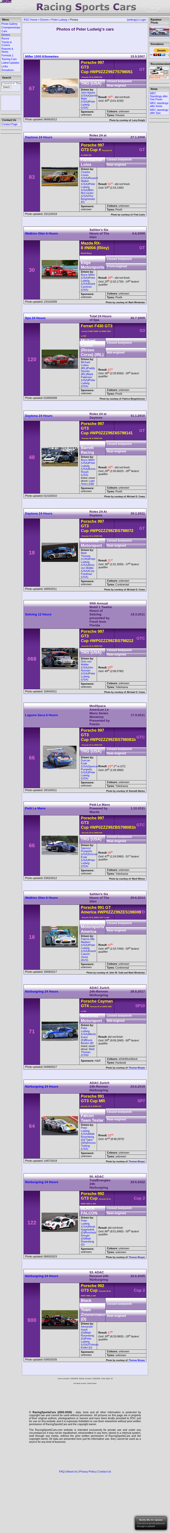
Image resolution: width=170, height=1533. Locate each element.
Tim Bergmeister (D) (88, 199)
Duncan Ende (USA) (85, 763)
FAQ (61, 1471)
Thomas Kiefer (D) (89, 1346)
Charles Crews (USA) (85, 175)
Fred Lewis (139, 214)
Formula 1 (7, 55)
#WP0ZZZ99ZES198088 (119, 912)
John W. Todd (116, 972)
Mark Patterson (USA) (87, 377)
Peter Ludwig (59, 19)
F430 (98, 326)
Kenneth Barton (137, 791)
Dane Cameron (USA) (88, 286)
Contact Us (104, 1471)
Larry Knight (138, 120)
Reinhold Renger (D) (88, 1235)
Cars (4, 31)
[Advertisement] (11, 102)
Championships (10, 27)
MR (101, 1101)
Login (143, 19)
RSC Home (30, 19)
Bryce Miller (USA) (88, 276)
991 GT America (96, 909)
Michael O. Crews (136, 496)
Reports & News (7, 50)
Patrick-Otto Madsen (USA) (88, 942)
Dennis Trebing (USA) (88, 1145)
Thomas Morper (137, 1067)
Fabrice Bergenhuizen (133, 399)
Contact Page (9, 124)
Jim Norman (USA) (87, 670)
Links (4, 66)
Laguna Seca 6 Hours (41, 715)
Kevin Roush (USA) (88, 472)
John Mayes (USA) (88, 94)
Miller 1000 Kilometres (42, 56)
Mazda (87, 243)
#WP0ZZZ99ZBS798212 (111, 640)
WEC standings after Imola (159, 105)
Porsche (88, 62)
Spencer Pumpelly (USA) (89, 769)
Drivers (44, 19)
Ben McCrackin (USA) (87, 193)
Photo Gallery (9, 23)
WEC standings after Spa (159, 111)
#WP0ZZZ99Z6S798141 (111, 433)
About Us (71, 1471)
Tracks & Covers (6, 44)
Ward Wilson (138, 879)
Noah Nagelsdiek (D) (88, 1229)
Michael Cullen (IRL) (85, 365)
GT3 (107, 326)
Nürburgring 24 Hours (41, 991)
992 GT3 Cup (92, 1195)
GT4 (85, 1005)
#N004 (90, 247)
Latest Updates (10, 62)
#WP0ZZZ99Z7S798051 (111, 71)
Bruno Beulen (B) (87, 1042)
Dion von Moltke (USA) (87, 568)
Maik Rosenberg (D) (87, 1136)
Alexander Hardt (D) (87, 1329)
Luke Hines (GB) (88, 482)
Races (5, 38)
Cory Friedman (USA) (87, 574)
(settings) (132, 19)
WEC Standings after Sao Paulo (159, 96)
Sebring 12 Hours (38, 614)
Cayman (105, 1001)
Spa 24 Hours (35, 318)
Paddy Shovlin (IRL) (88, 371)
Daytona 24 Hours (38, 137)
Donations (7, 70)
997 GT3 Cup (92, 147)
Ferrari (87, 326)
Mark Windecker (136, 302)
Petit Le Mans (35, 808)
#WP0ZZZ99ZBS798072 (111, 530)
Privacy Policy (87, 1471)
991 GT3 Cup (92, 1098)
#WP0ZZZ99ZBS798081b (113, 739)
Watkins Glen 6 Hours (41, 233)
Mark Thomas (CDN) (85, 556)
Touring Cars (9, 59)
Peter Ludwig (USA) (88, 104)
